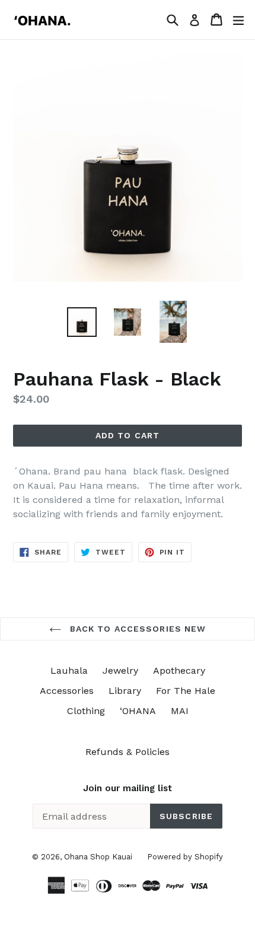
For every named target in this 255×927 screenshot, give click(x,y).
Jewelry (120, 670)
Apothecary (179, 670)
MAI (180, 710)
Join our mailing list (127, 788)
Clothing (86, 710)
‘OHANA (138, 710)
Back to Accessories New (136, 628)
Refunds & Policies (127, 751)
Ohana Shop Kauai (98, 856)
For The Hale (185, 690)
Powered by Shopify (185, 856)
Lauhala (69, 670)
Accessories (67, 690)
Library (125, 690)
